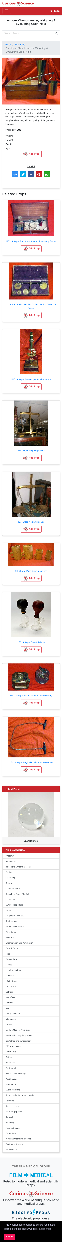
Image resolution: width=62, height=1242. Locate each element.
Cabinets (10, 872)
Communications (13, 888)
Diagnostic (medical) (15, 916)
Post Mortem (11, 1079)
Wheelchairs (11, 1149)
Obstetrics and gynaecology (18, 1041)
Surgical (9, 1117)
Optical (9, 1057)
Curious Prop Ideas (14, 905)
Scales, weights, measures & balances (23, 1095)
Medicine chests (13, 1014)
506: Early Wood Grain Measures (31, 571)
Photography (12, 1068)
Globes (9, 965)
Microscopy (11, 1019)
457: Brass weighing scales (31, 521)
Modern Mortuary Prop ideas (19, 1035)
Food (8, 954)
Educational (11, 932)
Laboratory (11, 986)
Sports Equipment (14, 1111)
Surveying (10, 1122)
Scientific (20, 44)
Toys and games (13, 1128)
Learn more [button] (45, 1229)
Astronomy (11, 861)
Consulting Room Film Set (17, 894)
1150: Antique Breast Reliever (31, 642)
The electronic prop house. (31, 1218)
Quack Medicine (13, 1090)
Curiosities (10, 899)
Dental (8, 910)
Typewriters (11, 1133)
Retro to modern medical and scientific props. (31, 1183)
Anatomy (10, 856)
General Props (12, 959)
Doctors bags (12, 921)
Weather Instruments (15, 1144)
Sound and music (13, 1106)
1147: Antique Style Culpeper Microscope (31, 379)
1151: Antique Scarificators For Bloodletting (31, 695)
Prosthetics (11, 1084)
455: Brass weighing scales (31, 450)
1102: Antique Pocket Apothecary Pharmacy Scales (31, 241)
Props (55, 10)
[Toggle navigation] (6, 11)
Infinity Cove (11, 981)
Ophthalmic (11, 1052)
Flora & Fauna (12, 948)
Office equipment (13, 1046)
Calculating (10, 878)
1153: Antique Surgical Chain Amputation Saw (31, 762)
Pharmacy (10, 1062)
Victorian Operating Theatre (18, 1139)
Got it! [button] (9, 1236)
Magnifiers (10, 997)
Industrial (10, 975)
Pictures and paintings (16, 1073)
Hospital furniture (13, 970)
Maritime (9, 1003)
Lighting (9, 992)
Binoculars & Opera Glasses (18, 867)
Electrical (10, 937)
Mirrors (9, 1024)
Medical (9, 1008)
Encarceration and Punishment (19, 943)
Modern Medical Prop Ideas (18, 1030)
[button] (31, 248)
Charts (9, 883)
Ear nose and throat (15, 927)
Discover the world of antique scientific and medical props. (31, 1201)
